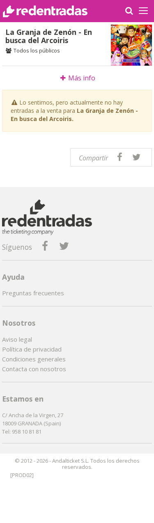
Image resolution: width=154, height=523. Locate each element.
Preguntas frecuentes (33, 293)
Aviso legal (17, 339)
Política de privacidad (32, 349)
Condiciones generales (34, 359)
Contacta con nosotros (34, 369)
